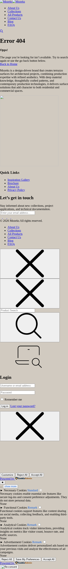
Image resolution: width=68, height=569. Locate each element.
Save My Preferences (27, 559)
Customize (7, 475)
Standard (32, 490)
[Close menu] (30, 264)
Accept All (36, 475)
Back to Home (8, 64)
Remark (32, 507)
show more (10, 486)
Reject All (22, 475)
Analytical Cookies (15, 524)
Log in (5, 406)
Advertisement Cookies (18, 542)
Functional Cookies (15, 507)
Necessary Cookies (15, 490)
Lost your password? (22, 406)
